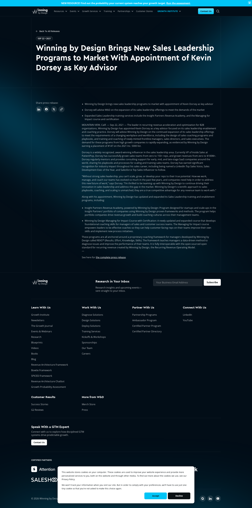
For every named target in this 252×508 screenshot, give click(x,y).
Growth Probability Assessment (48, 387)
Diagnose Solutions (92, 314)
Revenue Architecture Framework (49, 364)
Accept (155, 495)
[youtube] (218, 498)
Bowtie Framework (41, 370)
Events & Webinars (41, 331)
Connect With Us (194, 307)
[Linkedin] (39, 109)
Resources (59, 11)
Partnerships (124, 11)
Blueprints (37, 342)
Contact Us (205, 11)
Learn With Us (40, 307)
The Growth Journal (42, 325)
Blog (33, 359)
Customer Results (43, 397)
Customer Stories (144, 11)
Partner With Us (143, 307)
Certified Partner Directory (147, 331)
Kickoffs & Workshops (94, 337)
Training (108, 11)
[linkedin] (210, 498)
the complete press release (111, 257)
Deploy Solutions (91, 325)
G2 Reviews (37, 409)
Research (36, 337)
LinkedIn (187, 314)
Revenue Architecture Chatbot (47, 381)
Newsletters (37, 320)
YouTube (188, 320)
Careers (86, 353)
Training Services (91, 331)
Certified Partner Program (146, 325)
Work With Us (91, 307)
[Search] (218, 11)
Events (73, 11)
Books (34, 353)
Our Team (87, 348)
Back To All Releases (49, 31)
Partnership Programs (144, 314)
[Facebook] (46, 109)
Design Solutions (91, 320)
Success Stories (39, 404)
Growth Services (90, 11)
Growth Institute (40, 314)
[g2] (203, 498)
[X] (54, 109)
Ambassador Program (144, 320)
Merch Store (88, 404)
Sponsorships (89, 342)
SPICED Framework (41, 375)
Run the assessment (178, 3)
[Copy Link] (61, 109)
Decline (179, 495)
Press (85, 409)
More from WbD (93, 397)
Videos (35, 348)
